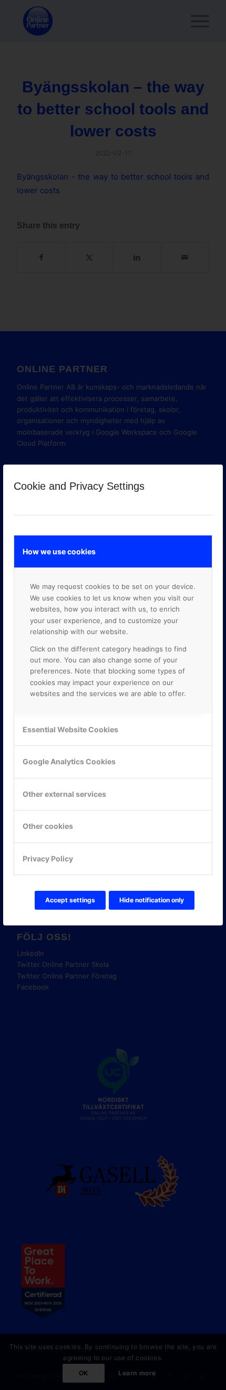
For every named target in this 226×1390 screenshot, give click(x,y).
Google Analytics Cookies (69, 761)
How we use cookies (59, 551)
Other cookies (48, 826)
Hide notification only (151, 900)
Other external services (64, 793)
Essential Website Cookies (70, 729)
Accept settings (70, 900)
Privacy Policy (48, 858)
